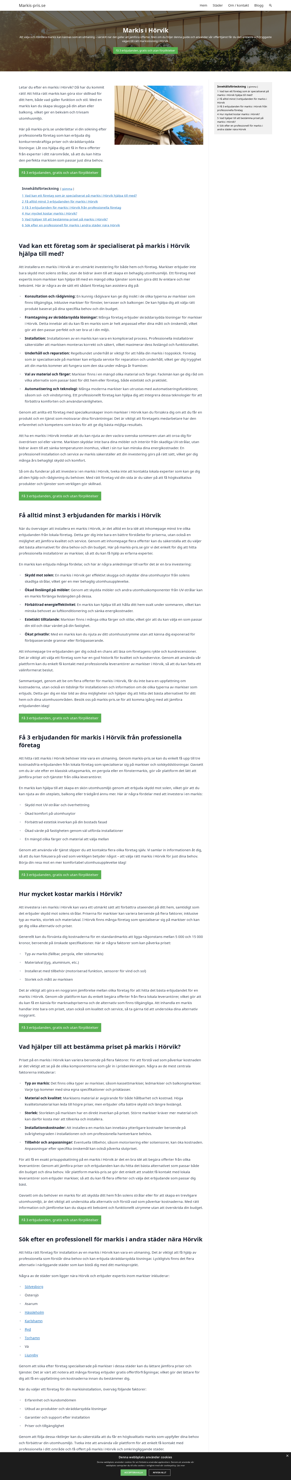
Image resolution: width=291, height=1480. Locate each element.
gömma (67, 189)
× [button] (287, 1456)
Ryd (28, 1329)
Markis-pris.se (32, 5)
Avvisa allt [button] (159, 1472)
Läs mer (181, 1465)
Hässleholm (34, 1312)
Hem (203, 5)
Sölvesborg (34, 1286)
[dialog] (145, 1466)
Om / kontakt (238, 5)
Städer (218, 5)
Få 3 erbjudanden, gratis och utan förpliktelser (145, 50)
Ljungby (31, 1355)
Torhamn (32, 1337)
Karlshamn (34, 1320)
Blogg (258, 5)
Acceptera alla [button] (133, 1472)
